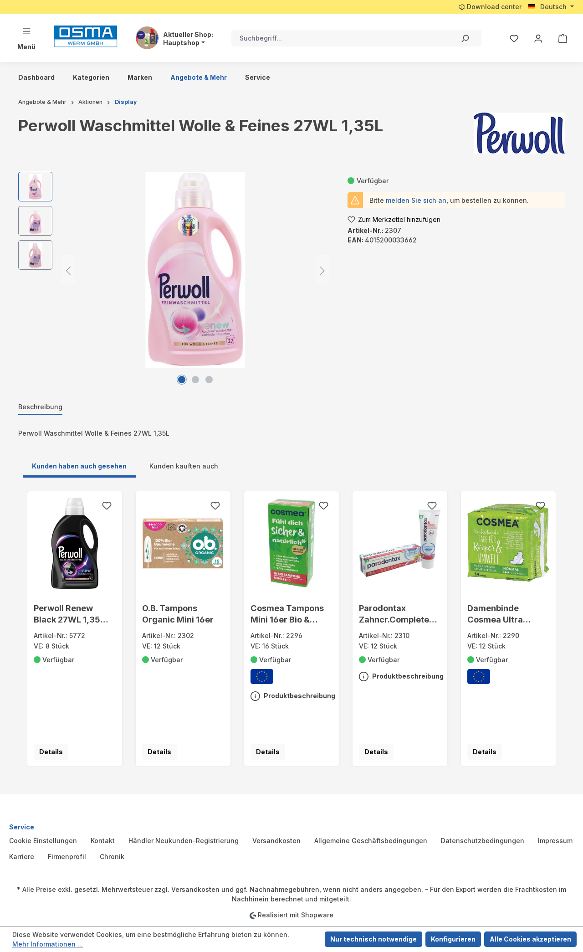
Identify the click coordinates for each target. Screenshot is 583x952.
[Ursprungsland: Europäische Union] (262, 676)
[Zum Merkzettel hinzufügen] (106, 507)
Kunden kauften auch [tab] (183, 466)
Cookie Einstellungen (43, 840)
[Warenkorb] (563, 38)
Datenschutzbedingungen (482, 840)
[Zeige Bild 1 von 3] (181, 379)
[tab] (40, 407)
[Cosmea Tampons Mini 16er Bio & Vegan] (292, 543)
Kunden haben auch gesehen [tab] (79, 466)
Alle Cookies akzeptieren (530, 939)
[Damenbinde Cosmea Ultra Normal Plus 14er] (508, 543)
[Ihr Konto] (538, 38)
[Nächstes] (322, 270)
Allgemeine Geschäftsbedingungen (370, 840)
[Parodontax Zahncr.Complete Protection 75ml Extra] (400, 543)
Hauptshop (181, 42)
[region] (173, 270)
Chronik (112, 856)
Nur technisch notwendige (373, 939)
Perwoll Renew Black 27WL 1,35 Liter (67, 614)
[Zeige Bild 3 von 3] (209, 379)
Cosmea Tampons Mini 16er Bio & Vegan (287, 614)
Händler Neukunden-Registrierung (183, 840)
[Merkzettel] (514, 38)
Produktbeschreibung (298, 696)
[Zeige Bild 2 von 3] (195, 379)
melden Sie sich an (416, 200)
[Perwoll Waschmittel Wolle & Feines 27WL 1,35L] (195, 270)
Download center (493, 6)
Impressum (555, 840)
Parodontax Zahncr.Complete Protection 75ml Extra (394, 614)
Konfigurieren (453, 939)
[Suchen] (464, 38)
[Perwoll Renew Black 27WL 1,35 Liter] (75, 543)
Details (51, 752)
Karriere (21, 856)
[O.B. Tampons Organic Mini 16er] (183, 543)
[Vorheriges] (68, 270)
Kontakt (103, 840)
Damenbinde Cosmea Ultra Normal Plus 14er (501, 614)
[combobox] (339, 38)
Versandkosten (276, 840)
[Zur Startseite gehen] (86, 36)
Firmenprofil (67, 856)
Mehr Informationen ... (47, 944)
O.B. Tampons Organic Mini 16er (178, 613)
